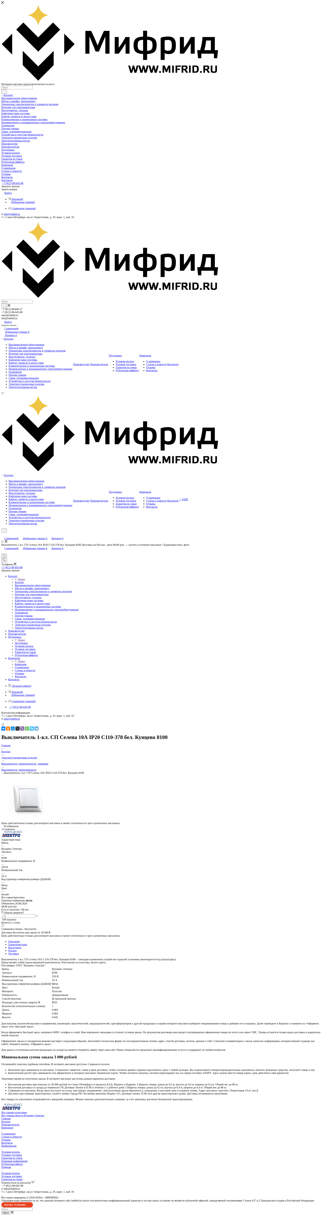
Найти (6, 1213)
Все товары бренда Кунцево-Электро (22, 1115)
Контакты (7, 1142)
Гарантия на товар (11, 1158)
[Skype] (32, 728)
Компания (20, 664)
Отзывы (6, 1139)
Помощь (6, 1167)
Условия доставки (11, 1155)
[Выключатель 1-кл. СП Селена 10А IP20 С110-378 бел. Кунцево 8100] (26, 820)
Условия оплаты (10, 1152)
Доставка (13, 953)
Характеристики (17, 944)
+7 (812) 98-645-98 (12, 183)
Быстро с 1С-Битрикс (15, 1204)
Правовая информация (14, 1161)
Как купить (14, 947)
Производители (10, 1124)
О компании (8, 1133)
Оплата (12, 950)
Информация (8, 1145)
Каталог (19, 582)
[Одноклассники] (8, 728)
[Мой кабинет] (2, 534)
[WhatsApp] (27, 728)
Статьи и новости (11, 1136)
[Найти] (4, 91)
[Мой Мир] (13, 728)
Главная (5, 1118)
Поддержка (21, 643)
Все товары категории (14, 1112)
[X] (18, 728)
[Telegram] (36, 728)
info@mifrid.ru (12, 214)
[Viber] (22, 728)
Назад (21, 579)
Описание (14, 941)
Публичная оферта (12, 1164)
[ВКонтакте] (3, 728)
